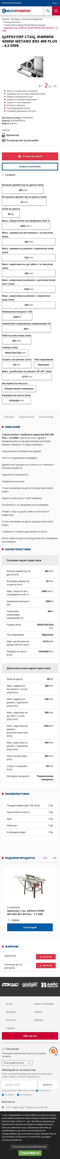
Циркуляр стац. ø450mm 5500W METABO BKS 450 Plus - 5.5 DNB (25, 912)
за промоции (45, 1091)
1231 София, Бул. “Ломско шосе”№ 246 (27, 1107)
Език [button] (55, 3)
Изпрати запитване (30, 166)
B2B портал (30, 1035)
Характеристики (26, 417)
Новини (38, 1011)
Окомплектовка (46, 417)
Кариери (38, 1019)
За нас (9, 1003)
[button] (48, 10)
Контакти (11, 1019)
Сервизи (10, 1028)
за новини (9, 1095)
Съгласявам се (30, 1153)
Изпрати (47, 1084)
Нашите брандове (44, 1003)
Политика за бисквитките (29, 1147)
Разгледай (30, 927)
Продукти (11, 1011)
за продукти (26, 1095)
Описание (9, 417)
